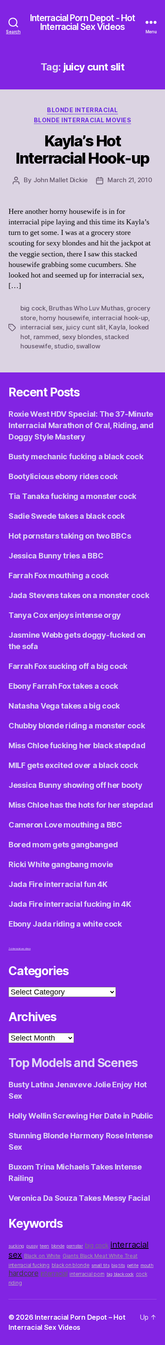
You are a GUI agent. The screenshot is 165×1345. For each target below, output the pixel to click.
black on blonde (71, 1265)
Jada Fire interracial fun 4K (57, 884)
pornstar (74, 1246)
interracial (54, 1274)
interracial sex (41, 327)
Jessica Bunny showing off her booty (75, 785)
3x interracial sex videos (19, 948)
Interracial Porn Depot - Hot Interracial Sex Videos (82, 22)
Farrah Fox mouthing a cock (58, 575)
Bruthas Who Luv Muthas (86, 308)
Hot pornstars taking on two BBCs (69, 535)
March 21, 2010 (129, 180)
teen (44, 1246)
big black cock (120, 1274)
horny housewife (63, 318)
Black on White (42, 1256)
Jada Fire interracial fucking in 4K (69, 904)
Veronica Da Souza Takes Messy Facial (79, 1198)
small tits (100, 1265)
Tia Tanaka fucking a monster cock (72, 496)
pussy (32, 1246)
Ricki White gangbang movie (60, 864)
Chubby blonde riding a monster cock (76, 725)
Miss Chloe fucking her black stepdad (76, 745)
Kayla (117, 327)
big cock (33, 308)
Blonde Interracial (82, 109)
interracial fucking (29, 1265)
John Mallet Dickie (60, 180)
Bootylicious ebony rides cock (63, 476)
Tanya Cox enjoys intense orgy (64, 615)
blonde (57, 1246)
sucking (16, 1246)
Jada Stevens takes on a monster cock (78, 595)
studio (63, 346)
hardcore (23, 1273)
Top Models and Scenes (73, 1063)
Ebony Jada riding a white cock (65, 923)
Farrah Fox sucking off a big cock (67, 666)
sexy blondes (82, 337)
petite (132, 1265)
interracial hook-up (120, 318)
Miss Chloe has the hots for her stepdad (80, 805)
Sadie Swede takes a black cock (66, 516)
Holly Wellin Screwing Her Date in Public (80, 1115)
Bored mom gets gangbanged (63, 844)
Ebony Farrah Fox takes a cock (63, 686)
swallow (88, 346)
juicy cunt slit (86, 327)
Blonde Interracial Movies (83, 120)
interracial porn (86, 1274)
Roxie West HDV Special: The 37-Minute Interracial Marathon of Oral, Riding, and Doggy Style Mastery (81, 425)
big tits (118, 1265)
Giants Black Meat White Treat (100, 1256)
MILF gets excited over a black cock (73, 765)
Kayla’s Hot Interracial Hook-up (82, 149)
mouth (147, 1265)
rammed (46, 337)
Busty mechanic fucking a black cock (75, 456)
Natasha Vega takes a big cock (64, 705)
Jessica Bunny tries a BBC (55, 555)
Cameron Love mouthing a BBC (65, 824)
